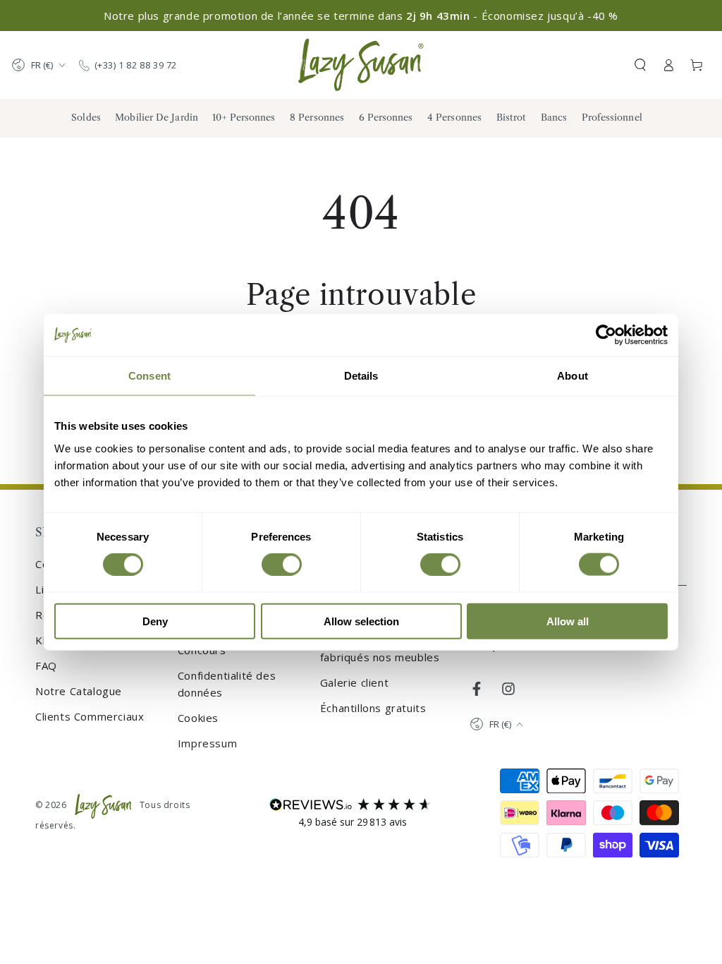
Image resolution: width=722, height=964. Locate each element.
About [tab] (572, 376)
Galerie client (354, 682)
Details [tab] (361, 376)
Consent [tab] (149, 376)
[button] (640, 64)
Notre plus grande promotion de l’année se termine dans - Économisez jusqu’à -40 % (361, 15)
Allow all (567, 621)
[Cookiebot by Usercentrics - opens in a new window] (606, 335)
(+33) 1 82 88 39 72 (135, 65)
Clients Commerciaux (89, 716)
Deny (155, 621)
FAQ (46, 665)
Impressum (207, 743)
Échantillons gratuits (373, 708)
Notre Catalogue (78, 691)
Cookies (198, 718)
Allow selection (361, 621)
